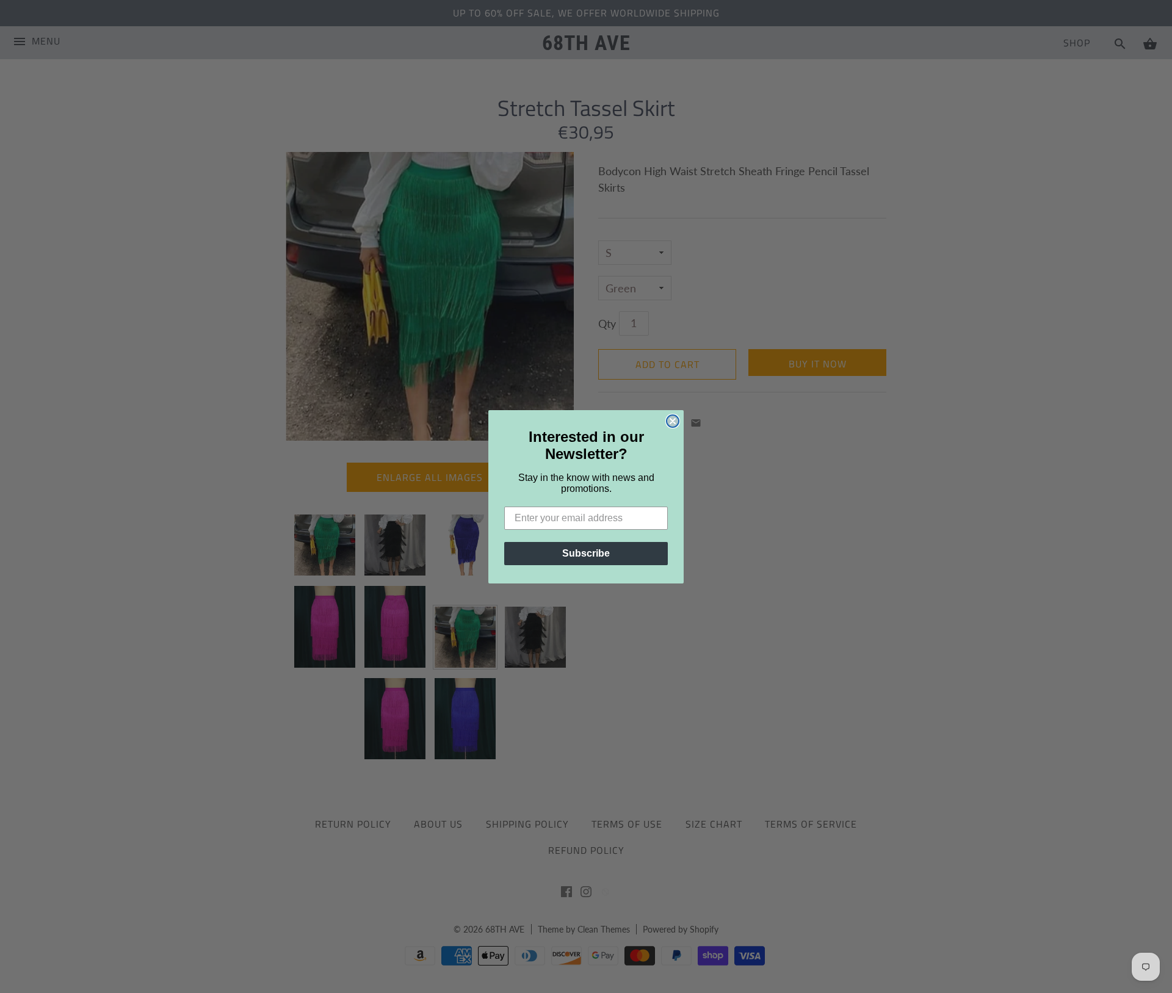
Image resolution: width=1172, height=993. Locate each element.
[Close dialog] (673, 421)
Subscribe (586, 553)
